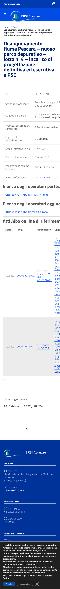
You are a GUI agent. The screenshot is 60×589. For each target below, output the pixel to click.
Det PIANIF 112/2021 (43, 346)
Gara (15, 27)
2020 (47, 177)
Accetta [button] (9, 584)
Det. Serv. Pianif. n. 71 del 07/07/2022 (44, 275)
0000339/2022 (26, 276)
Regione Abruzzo (12, 4)
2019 (38, 177)
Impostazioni (25, 584)
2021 (55, 177)
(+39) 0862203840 (15, 490)
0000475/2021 (26, 347)
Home (7, 27)
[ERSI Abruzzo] (13, 453)
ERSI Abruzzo (30, 16)
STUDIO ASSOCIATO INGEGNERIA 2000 (26, 195)
